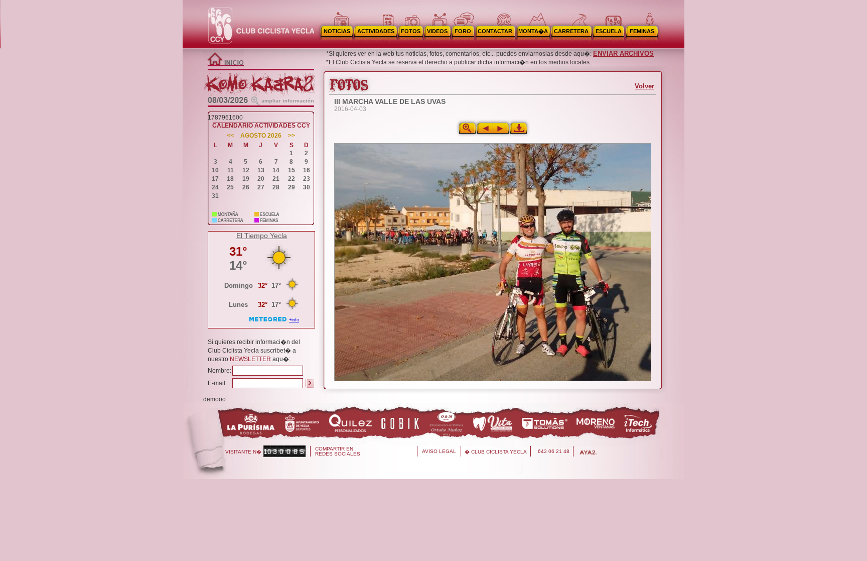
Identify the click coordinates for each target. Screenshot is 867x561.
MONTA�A (533, 31)
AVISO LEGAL (439, 451)
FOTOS (410, 31)
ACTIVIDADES (375, 31)
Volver (644, 86)
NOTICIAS (337, 31)
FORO (463, 31)
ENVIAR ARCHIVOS (623, 53)
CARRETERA (571, 31)
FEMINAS (642, 31)
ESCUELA (609, 31)
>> (291, 136)
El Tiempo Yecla (261, 236)
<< (230, 136)
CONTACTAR (495, 31)
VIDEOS (437, 31)
